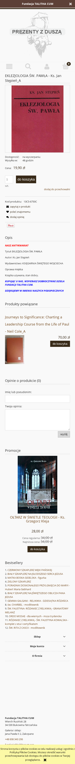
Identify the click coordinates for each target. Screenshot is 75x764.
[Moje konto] (47, 66)
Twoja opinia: (13, 406)
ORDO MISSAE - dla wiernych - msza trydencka (35, 616)
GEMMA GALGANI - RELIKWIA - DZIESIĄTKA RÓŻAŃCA (38, 600)
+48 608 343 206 (14, 739)
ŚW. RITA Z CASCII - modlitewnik (27, 627)
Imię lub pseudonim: (18, 392)
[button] (9, 66)
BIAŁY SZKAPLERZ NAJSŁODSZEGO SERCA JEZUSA (35, 574)
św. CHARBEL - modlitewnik (23, 604)
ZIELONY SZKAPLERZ (19, 581)
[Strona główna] (37, 34)
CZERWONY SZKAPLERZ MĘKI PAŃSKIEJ (30, 570)
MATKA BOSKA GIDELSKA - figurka (27, 577)
